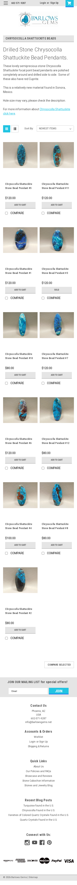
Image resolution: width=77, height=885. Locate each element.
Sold (56, 290)
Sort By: (28, 128)
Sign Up (54, 2)
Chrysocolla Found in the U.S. (38, 810)
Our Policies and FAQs (38, 771)
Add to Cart (20, 205)
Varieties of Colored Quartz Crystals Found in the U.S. (38, 815)
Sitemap (33, 877)
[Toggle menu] (5, 5)
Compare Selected (59, 664)
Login (43, 2)
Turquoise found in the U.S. (38, 805)
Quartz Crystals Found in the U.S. (38, 819)
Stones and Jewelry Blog (38, 785)
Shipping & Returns (38, 746)
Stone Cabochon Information (38, 780)
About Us (38, 766)
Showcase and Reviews (38, 776)
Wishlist (38, 737)
